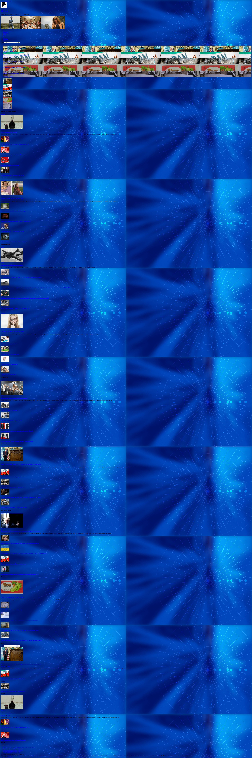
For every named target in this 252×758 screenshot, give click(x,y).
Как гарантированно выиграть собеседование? (14, 398)
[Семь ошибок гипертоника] (5, 341)
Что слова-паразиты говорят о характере (12, 331)
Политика (5, 39)
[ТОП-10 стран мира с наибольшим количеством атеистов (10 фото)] (5, 617)
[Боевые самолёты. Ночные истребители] (12, 261)
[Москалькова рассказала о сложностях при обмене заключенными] (5, 540)
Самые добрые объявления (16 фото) (11, 609)
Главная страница (7, 30)
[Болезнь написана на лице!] (5, 372)
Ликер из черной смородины (9, 132)
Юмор (4, 40)
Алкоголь (5, 32)
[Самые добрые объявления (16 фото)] (5, 607)
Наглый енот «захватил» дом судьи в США (13, 487)
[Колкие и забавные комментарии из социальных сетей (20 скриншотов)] (5, 637)
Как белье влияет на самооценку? (10, 410)
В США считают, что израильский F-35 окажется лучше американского (21, 277)
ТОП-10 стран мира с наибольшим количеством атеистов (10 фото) (20, 620)
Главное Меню (4, 43)
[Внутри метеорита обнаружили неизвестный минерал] (5, 218)
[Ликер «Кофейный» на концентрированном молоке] (5, 142)
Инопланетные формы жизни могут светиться (14, 241)
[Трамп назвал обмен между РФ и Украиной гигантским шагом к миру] (12, 460)
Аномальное (6, 33)
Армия (4, 34)
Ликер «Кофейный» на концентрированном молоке (15, 144)
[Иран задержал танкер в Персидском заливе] (5, 474)
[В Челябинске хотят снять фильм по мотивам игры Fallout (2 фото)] (5, 627)
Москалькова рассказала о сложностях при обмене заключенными (20, 543)
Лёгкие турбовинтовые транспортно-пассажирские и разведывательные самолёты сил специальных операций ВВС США (35, 287)
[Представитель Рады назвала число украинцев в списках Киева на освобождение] (5, 551)
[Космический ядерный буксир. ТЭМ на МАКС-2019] (5, 305)
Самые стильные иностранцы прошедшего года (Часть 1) (17, 431)
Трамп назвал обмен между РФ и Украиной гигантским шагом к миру (21, 464)
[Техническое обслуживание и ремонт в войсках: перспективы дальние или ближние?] (5, 295)
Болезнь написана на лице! (8, 374)
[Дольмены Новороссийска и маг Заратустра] (5, 208)
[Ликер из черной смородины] (12, 128)
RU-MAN (5, 11)
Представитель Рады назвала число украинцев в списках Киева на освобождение (24, 553)
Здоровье (5, 35)
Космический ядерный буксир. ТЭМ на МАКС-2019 (15, 308)
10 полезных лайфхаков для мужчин (11, 420)
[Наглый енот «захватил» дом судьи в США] (5, 484)
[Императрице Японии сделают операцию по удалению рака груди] (5, 571)
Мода (4, 36)
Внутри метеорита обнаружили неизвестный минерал (16, 221)
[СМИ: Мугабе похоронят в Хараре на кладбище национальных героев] (5, 494)
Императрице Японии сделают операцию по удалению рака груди (19, 574)
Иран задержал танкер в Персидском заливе (13, 477)
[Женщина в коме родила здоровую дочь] (12, 194)
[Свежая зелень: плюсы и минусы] (5, 351)
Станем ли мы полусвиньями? (9, 364)
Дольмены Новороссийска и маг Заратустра (13, 211)
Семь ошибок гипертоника (8, 344)
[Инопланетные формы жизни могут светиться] (5, 239)
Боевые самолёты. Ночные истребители (12, 265)
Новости (5, 37)
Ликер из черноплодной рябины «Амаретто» (13, 154)
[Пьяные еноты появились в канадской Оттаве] (5, 505)
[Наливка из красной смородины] (5, 162)
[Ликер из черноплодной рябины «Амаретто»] (5, 152)
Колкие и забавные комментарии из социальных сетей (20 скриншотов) (21, 640)
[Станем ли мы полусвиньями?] (5, 361)
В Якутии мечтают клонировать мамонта (12, 231)
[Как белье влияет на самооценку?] (5, 407)
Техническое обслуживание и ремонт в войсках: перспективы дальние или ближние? (25, 298)
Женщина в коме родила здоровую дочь (12, 198)
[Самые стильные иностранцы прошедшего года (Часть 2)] (5, 438)
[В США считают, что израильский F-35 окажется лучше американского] (5, 274)
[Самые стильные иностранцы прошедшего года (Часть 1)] (5, 428)
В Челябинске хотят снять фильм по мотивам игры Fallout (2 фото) (20, 630)
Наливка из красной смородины (10, 165)
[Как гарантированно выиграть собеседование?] (12, 394)
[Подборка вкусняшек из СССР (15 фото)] (12, 593)
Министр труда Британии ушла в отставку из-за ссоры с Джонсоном (20, 531)
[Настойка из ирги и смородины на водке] (5, 172)
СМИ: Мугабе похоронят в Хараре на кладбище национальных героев (21, 497)
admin (11, 51)
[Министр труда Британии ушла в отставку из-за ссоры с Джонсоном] (12, 527)
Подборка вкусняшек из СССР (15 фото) (12, 597)
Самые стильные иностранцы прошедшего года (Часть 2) (17, 441)
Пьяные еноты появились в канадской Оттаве (14, 507)
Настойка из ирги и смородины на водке (12, 175)
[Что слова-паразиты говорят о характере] (12, 327)
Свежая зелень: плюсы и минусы (10, 354)
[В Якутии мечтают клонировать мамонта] (5, 228)
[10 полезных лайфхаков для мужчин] (5, 418)
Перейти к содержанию (6, 1)
